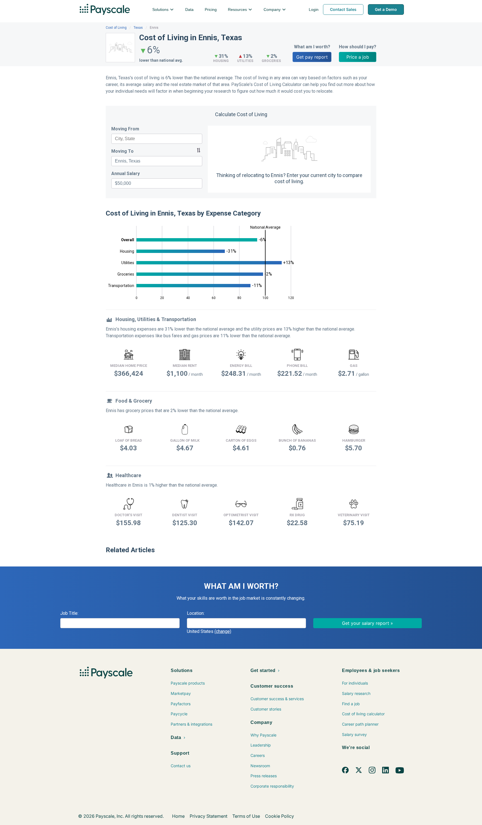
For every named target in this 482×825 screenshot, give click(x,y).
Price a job (357, 57)
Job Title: (69, 613)
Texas (138, 28)
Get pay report (312, 57)
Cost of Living (116, 28)
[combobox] (156, 139)
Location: (195, 613)
